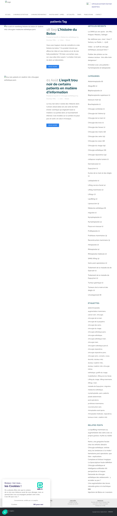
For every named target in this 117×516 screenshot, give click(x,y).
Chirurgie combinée (95, 109)
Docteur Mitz (51, 40)
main (95, 383)
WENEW (110, 511)
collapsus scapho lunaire (97, 159)
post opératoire (93, 400)
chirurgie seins (93, 356)
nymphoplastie (93, 393)
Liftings (90, 194)
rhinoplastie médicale (95, 414)
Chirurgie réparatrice (95, 155)
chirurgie (100, 315)
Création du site (73, 502)
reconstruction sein (94, 407)
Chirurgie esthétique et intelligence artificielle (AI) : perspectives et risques (98, 468)
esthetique (91, 372)
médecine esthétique (95, 390)
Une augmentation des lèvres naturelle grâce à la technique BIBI (99, 486)
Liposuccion (92, 203)
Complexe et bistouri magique (99, 459)
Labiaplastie (92, 181)
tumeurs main (93, 417)
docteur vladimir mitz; (95, 363)
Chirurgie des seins (95, 136)
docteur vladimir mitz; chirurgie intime (99, 367)
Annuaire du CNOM (73, 504)
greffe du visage (101, 372)
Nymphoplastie (94, 217)
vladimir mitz (102, 417)
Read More (52, 66)
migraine (91, 213)
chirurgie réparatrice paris (97, 352)
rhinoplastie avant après (96, 410)
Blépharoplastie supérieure (98, 95)
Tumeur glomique (94, 283)
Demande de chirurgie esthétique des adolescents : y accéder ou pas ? (99, 477)
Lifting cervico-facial (95, 185)
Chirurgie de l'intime (95, 113)
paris (100, 393)
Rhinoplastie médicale (96, 254)
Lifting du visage (93, 379)
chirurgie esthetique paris (97, 332)
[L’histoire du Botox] (24, 38)
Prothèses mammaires (96, 235)
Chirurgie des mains (95, 132)
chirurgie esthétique (95, 335)
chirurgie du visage (94, 328)
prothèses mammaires (96, 403)
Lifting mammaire (94, 190)
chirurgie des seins (94, 325)
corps (107, 356)
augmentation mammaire (97, 311)
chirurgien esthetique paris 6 (98, 346)
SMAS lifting (92, 258)
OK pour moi (38, 504)
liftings (90, 383)
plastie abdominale (94, 396)
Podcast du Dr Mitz (100, 505)
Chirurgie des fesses (95, 127)
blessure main (93, 100)
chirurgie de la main (95, 318)
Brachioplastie (93, 104)
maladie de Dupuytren (96, 386)
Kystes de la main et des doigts (100, 173)
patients (106, 393)
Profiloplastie (93, 231)
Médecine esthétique (68, 37)
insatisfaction (92, 376)
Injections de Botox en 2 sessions (100, 492)
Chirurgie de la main (95, 118)
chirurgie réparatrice (95, 349)
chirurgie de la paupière (96, 321)
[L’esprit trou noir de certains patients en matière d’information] (24, 87)
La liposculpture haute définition (100, 462)
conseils (102, 356)
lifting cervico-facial (104, 376)
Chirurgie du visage (95, 145)
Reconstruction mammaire (98, 240)
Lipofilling (91, 199)
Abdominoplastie (94, 81)
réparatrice (108, 414)
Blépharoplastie (94, 90)
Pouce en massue (94, 226)
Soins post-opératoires (96, 263)
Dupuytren (92, 168)
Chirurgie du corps (95, 141)
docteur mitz (98, 359)
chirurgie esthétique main (97, 339)
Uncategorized (93, 295)
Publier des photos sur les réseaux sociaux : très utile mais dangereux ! (100, 57)
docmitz (90, 359)
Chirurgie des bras (95, 123)
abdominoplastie (94, 308)
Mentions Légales (9, 511)
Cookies (14, 504)
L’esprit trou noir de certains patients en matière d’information (62, 86)
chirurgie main (93, 342)
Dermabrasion (93, 164)
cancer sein (92, 315)
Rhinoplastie (92, 249)
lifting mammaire (106, 379)
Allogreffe (91, 86)
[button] (5, 512)
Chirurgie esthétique (68, 96)
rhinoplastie (92, 245)
